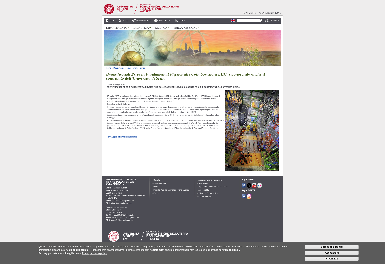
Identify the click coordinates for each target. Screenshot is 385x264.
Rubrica (275, 20)
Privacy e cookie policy (94, 253)
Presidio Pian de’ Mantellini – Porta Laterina (171, 190)
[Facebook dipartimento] (243, 197)
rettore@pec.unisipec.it (120, 203)
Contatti (156, 180)
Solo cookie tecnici (332, 247)
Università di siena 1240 (262, 12)
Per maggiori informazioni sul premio (122, 137)
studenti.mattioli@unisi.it (121, 201)
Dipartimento (116, 27)
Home (108, 68)
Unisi (155, 187)
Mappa (156, 193)
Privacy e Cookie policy (208, 193)
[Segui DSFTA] (249, 197)
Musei (125, 21)
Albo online (203, 183)
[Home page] (141, 14)
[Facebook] (243, 186)
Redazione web (159, 183)
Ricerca (161, 27)
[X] (249, 186)
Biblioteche (164, 21)
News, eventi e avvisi (136, 68)
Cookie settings (205, 196)
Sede (111, 21)
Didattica (141, 27)
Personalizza (332, 258)
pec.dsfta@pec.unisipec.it (121, 220)
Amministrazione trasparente (210, 180)
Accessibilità (204, 190)
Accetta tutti (332, 252)
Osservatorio (143, 21)
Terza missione (185, 27)
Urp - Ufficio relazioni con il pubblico (213, 187)
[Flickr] (259, 186)
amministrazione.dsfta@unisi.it (124, 218)
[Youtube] (254, 186)
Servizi (182, 21)
